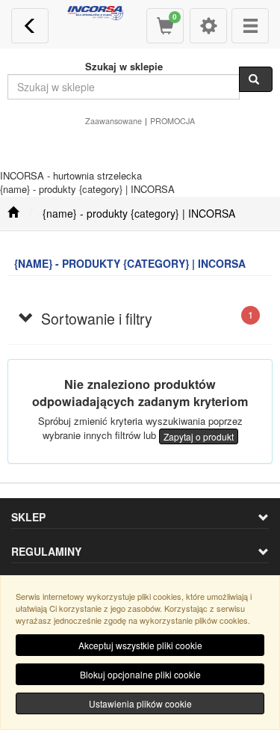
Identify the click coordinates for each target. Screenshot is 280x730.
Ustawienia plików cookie (140, 703)
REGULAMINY (46, 551)
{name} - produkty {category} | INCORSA (139, 213)
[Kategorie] (250, 25)
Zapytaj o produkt (199, 436)
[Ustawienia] (208, 25)
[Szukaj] (256, 79)
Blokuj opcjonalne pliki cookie (140, 674)
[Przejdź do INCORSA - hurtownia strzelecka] (13, 213)
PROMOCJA (172, 120)
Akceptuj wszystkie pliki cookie (140, 645)
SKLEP (28, 516)
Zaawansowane (113, 120)
